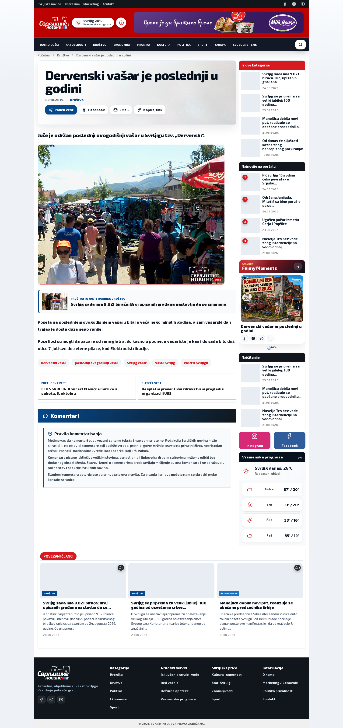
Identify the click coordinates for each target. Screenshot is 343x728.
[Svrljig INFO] (54, 23)
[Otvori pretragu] (300, 44)
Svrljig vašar (136, 363)
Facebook (96, 110)
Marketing (91, 4)
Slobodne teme (245, 44)
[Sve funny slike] (298, 266)
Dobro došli (49, 44)
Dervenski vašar (53, 363)
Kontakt (108, 4)
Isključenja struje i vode (180, 674)
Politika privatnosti (277, 691)
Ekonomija (122, 44)
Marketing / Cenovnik (280, 683)
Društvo (100, 44)
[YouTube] (302, 4)
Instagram (254, 445)
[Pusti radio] (121, 22)
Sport (202, 44)
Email (124, 110)
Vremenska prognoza (178, 699)
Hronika (143, 44)
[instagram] (51, 700)
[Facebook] (285, 4)
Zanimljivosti (222, 691)
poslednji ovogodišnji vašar (96, 363)
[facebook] (42, 700)
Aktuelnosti (76, 44)
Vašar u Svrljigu (196, 363)
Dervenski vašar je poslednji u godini (271, 328)
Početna (44, 55)
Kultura (163, 44)
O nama (268, 674)
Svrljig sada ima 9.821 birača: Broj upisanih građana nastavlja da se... (77, 605)
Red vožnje (169, 683)
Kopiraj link (152, 110)
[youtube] (61, 700)
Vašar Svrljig (165, 363)
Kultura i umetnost (227, 674)
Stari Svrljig (221, 683)
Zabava (220, 44)
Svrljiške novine (49, 4)
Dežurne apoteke (175, 691)
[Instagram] (294, 4)
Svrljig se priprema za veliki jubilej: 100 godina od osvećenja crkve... (168, 605)
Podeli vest (64, 110)
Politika (184, 44)
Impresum (72, 4)
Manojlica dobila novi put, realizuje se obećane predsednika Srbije (256, 605)
